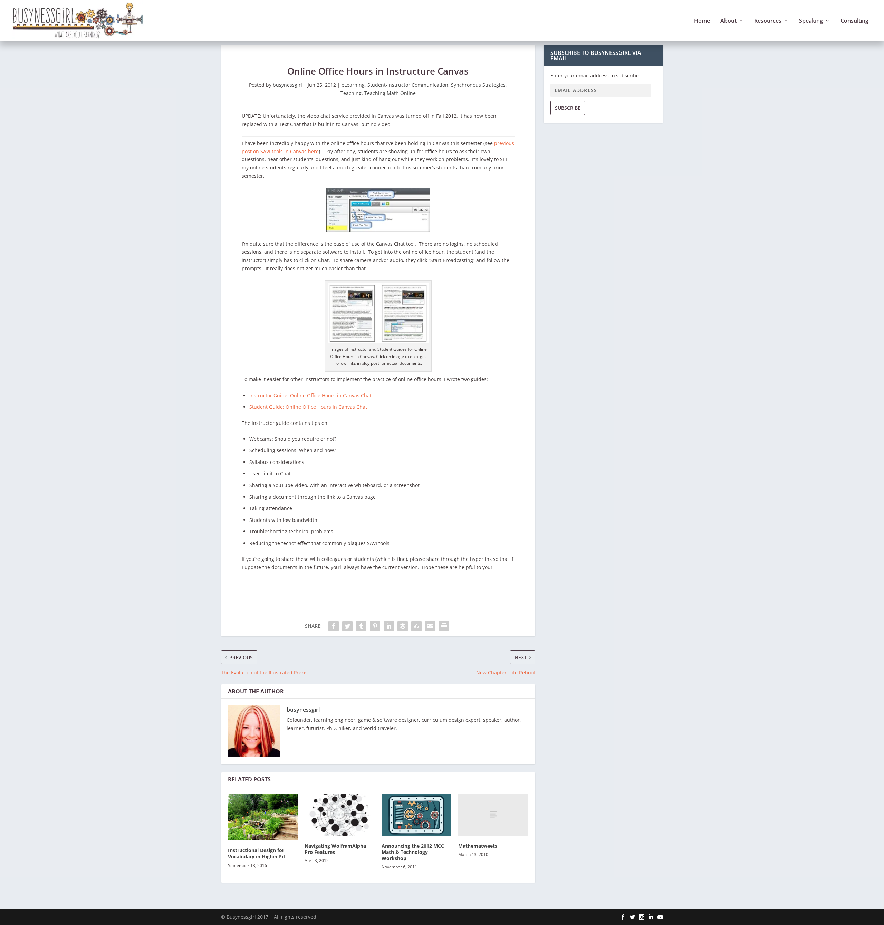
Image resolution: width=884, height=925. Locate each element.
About (728, 21)
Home (702, 21)
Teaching (351, 93)
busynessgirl (287, 84)
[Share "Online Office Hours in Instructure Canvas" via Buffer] (403, 626)
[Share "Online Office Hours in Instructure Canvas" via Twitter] (347, 626)
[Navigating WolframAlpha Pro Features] (339, 815)
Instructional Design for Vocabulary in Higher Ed (256, 853)
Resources (767, 21)
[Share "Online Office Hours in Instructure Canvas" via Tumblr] (361, 626)
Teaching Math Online (390, 93)
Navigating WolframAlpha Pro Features (335, 849)
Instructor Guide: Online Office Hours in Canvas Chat (310, 395)
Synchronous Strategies (478, 84)
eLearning (353, 84)
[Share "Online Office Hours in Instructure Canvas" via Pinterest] (375, 626)
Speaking (811, 21)
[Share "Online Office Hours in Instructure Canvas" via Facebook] (333, 626)
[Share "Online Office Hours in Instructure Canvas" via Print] (444, 626)
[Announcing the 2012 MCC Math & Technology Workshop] (416, 815)
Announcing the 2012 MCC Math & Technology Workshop (413, 852)
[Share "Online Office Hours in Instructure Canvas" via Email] (430, 626)
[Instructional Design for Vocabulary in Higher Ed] (263, 817)
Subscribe (567, 108)
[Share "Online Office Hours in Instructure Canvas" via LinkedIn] (389, 626)
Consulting (854, 21)
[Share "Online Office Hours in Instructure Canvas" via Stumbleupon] (416, 626)
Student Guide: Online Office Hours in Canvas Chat (308, 406)
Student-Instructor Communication (407, 84)
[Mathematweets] (493, 815)
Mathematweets (477, 846)
